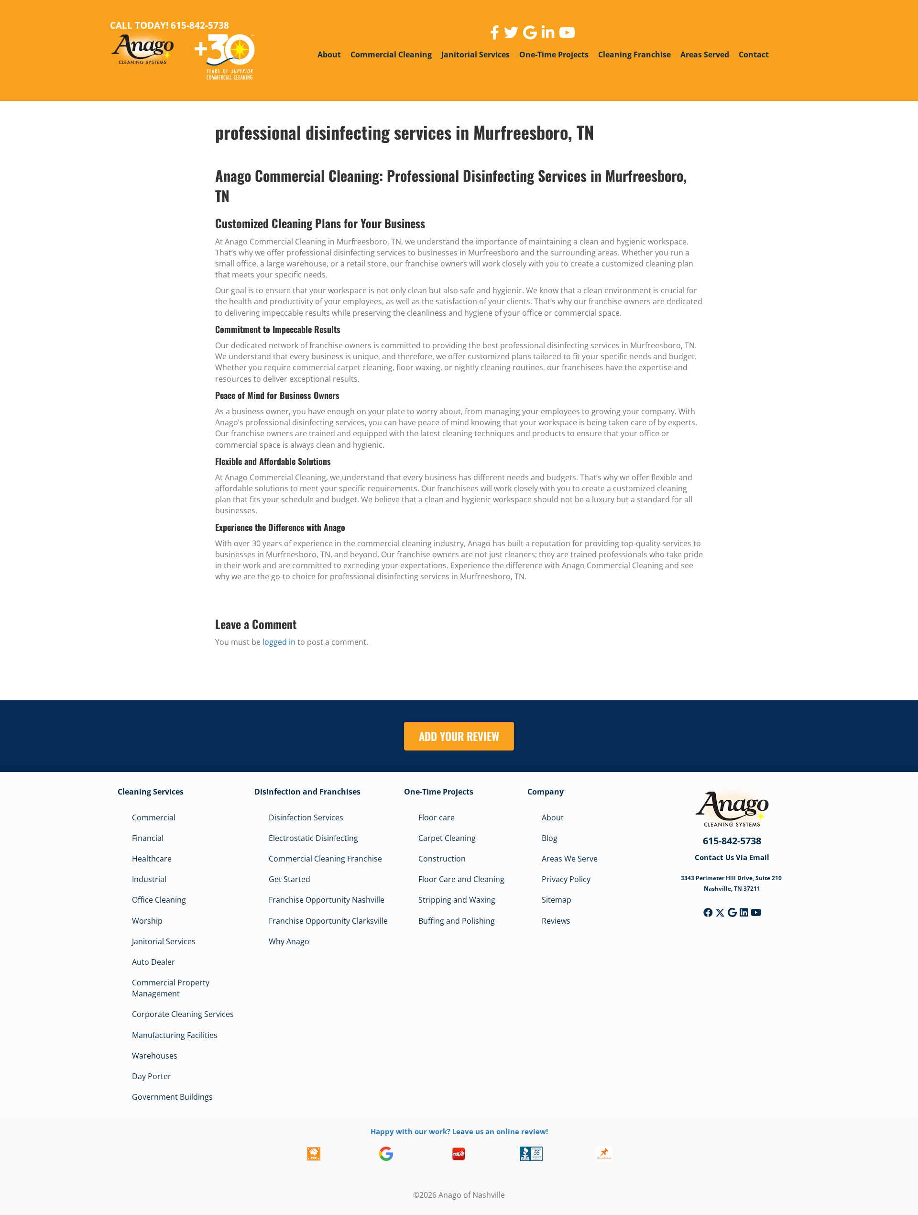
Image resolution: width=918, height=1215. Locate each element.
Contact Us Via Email (732, 857)
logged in (278, 642)
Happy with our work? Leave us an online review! (459, 1131)
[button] (708, 912)
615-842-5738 (732, 840)
